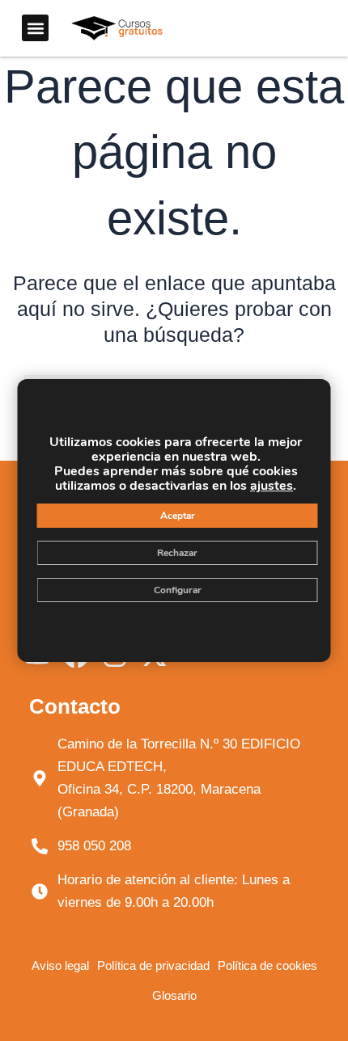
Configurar (178, 590)
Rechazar (177, 552)
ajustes (271, 485)
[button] (35, 28)
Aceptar (177, 515)
